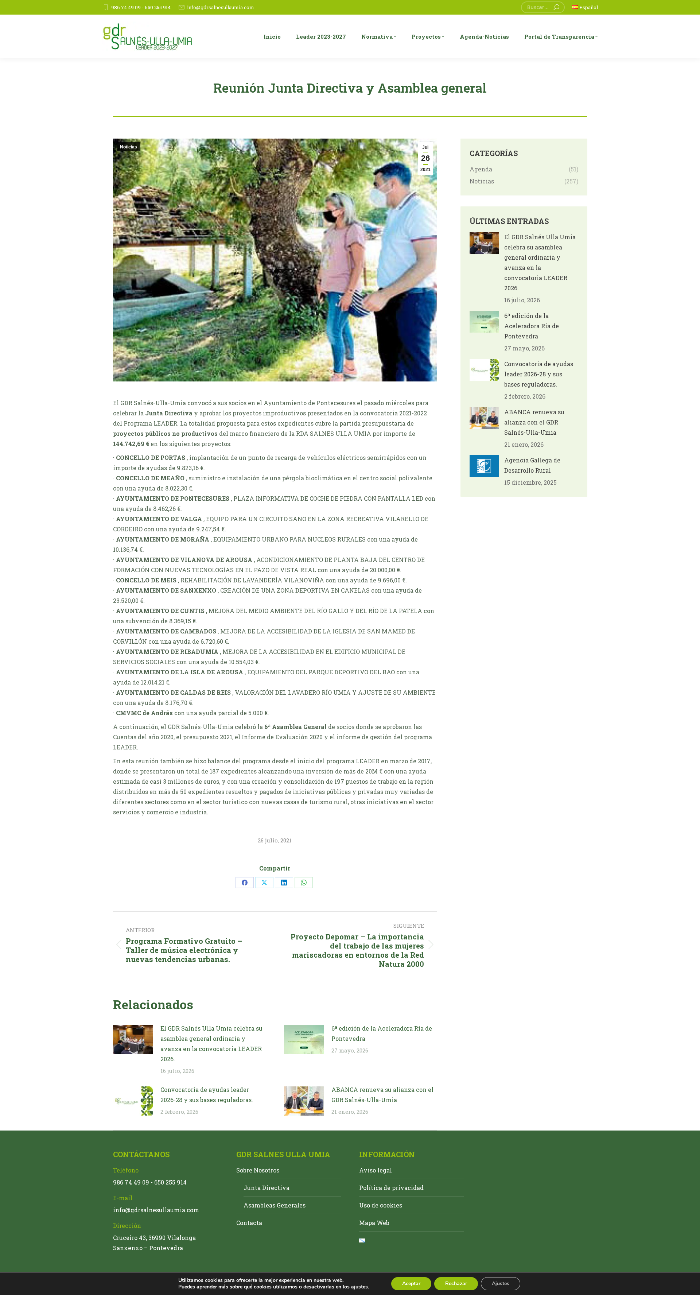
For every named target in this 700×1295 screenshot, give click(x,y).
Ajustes (500, 1283)
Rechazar (456, 1283)
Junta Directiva (266, 1187)
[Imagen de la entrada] (133, 1039)
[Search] (556, 7)
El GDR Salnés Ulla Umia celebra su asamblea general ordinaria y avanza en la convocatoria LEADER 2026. (211, 1043)
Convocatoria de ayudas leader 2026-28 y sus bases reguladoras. (206, 1095)
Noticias (128, 147)
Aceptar (411, 1283)
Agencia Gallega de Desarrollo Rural (532, 465)
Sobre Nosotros (257, 1170)
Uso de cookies (380, 1205)
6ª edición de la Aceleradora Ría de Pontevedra (381, 1033)
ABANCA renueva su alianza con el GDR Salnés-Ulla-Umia (382, 1095)
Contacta (249, 1222)
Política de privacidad (391, 1187)
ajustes (359, 1287)
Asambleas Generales (275, 1205)
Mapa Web (374, 1222)
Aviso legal (375, 1170)
